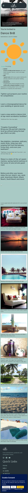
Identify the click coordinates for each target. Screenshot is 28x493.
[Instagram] (3, 458)
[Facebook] (6, 458)
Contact (3, 66)
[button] (3, 5)
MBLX (4, 468)
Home (5, 466)
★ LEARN (6, 471)
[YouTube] (9, 458)
